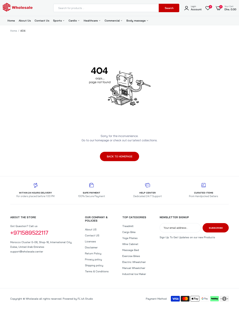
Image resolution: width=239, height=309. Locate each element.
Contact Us (42, 20)
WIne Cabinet (130, 244)
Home (11, 20)
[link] (228, 282)
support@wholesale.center (26, 251)
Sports (58, 20)
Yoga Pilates (130, 238)
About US (91, 229)
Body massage (136, 20)
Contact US (92, 235)
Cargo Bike (129, 232)
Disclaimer (91, 247)
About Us (25, 20)
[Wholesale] (18, 8)
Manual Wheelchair (133, 268)
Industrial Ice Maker (134, 274)
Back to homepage (119, 156)
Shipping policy (94, 265)
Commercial (112, 20)
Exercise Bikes (131, 256)
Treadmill (128, 226)
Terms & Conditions (97, 271)
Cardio (73, 20)
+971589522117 (29, 232)
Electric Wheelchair (134, 262)
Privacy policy (93, 259)
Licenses (90, 241)
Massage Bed (130, 250)
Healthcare (91, 20)
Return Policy (93, 253)
